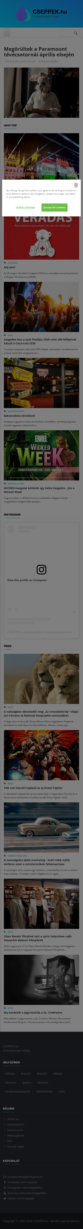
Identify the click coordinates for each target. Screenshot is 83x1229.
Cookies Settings (25, 207)
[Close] (76, 185)
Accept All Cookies (54, 207)
